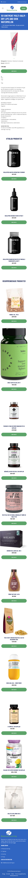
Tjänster (4, 851)
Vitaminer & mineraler (18, 61)
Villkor (12, 874)
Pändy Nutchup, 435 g (14, 594)
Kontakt (8, 874)
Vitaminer (9, 61)
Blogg (3, 874)
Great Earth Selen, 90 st (14, 382)
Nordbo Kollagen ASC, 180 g (14, 551)
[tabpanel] (14, 44)
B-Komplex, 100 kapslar (14, 726)
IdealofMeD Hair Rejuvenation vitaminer (14, 172)
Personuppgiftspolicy (20, 874)
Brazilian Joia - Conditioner (14, 683)
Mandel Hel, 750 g (14, 314)
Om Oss (4, 854)
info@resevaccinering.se (22, 1)
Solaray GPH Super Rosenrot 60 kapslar (14, 770)
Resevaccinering (6, 848)
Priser (23, 8)
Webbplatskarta (14, 875)
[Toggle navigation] (2, 8)
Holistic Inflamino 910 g (14, 813)
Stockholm (4, 1)
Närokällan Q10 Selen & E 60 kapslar (14, 471)
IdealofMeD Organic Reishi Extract (14, 216)
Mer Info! (14, 71)
